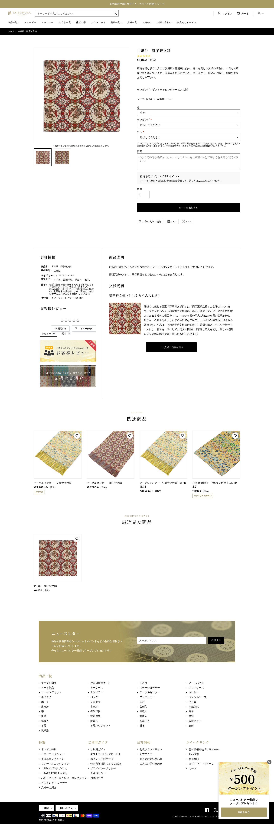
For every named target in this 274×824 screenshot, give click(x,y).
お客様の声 (96, 777)
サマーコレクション (52, 754)
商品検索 (194, 754)
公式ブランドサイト (151, 749)
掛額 (43, 716)
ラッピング (144, 119)
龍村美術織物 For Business (204, 749)
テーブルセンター (150, 692)
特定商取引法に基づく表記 (105, 763)
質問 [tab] (64, 333)
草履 (43, 725)
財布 (142, 725)
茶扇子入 (145, 720)
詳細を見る (244, 812)
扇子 (191, 711)
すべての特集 (48, 749)
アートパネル (196, 682)
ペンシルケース (197, 697)
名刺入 (143, 706)
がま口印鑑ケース (100, 682)
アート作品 (47, 687)
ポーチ (45, 701)
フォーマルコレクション (55, 763)
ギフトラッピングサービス (167, 89)
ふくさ (57, 279)
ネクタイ (46, 697)
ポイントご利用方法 (101, 758)
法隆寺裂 (67, 279)
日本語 (45, 808)
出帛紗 (45, 706)
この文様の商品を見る (171, 347)
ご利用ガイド (98, 749)
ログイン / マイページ (201, 763)
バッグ (94, 697)
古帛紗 (57, 270)
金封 (191, 725)
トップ (11, 31)
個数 (139, 189)
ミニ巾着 (95, 701)
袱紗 (87, 279)
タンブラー (96, 692)
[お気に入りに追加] (77, 435)
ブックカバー (147, 697)
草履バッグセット (100, 725)
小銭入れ (194, 706)
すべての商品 (48, 682)
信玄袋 (192, 701)
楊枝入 (45, 720)
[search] (77, 13)
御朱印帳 (95, 711)
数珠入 (143, 716)
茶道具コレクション (52, 758)
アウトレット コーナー (54, 782)
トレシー (194, 692)
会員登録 (194, 758)
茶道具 (78, 279)
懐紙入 (143, 711)
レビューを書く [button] (85, 328)
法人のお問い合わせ (151, 763)
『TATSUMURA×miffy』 (55, 773)
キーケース (96, 687)
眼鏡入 (94, 720)
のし (140, 132)
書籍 (191, 716)
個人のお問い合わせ (151, 758)
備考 (139, 151)
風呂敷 (45, 730)
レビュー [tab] (46, 333)
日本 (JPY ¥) (66, 808)
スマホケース (196, 687)
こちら (201, 180)
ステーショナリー (150, 687)
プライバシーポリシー (103, 768)
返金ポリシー (98, 773)
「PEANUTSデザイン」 (54, 768)
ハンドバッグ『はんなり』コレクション (64, 777)
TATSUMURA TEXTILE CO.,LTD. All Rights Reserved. (211, 816)
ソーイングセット (51, 692)
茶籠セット (195, 720)
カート (192, 768)
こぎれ (143, 682)
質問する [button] (62, 328)
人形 (142, 701)
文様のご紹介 (48, 787)
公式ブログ (146, 754)
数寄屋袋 (95, 716)
